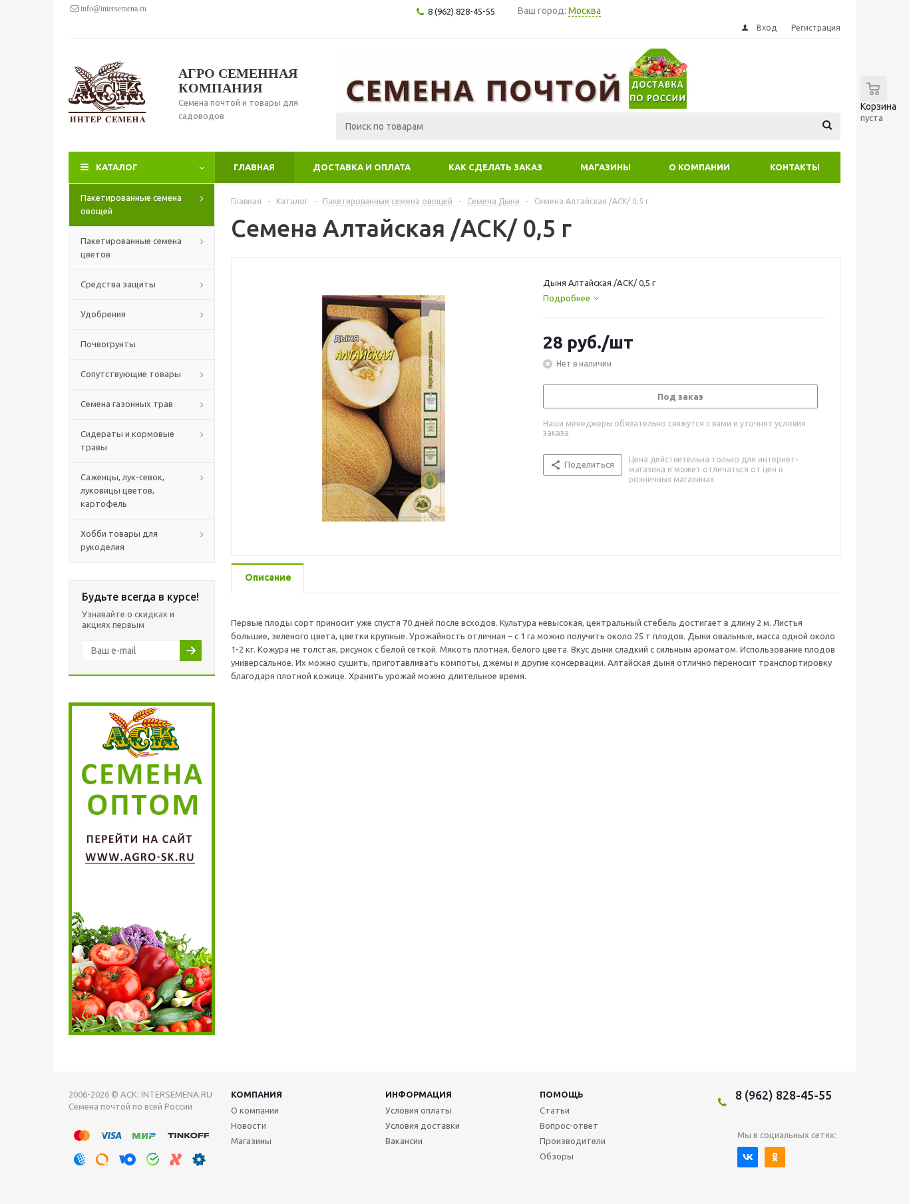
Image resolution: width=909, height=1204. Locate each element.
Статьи (555, 1110)
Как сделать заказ (495, 167)
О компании (699, 167)
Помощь (562, 1094)
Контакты (795, 167)
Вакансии (404, 1140)
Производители (573, 1140)
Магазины (605, 167)
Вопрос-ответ (569, 1125)
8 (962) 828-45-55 (783, 1095)
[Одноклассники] (775, 1157)
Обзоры (557, 1156)
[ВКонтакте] (747, 1157)
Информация (418, 1094)
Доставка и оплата (362, 167)
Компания (256, 1094)
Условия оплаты (418, 1110)
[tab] (571, 298)
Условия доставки (422, 1125)
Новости (248, 1125)
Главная (254, 167)
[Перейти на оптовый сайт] (142, 1031)
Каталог (117, 167)
